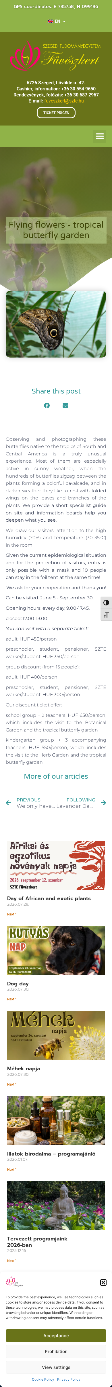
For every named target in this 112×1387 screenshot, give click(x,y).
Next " (11, 914)
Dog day (18, 984)
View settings (56, 1367)
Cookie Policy (43, 1379)
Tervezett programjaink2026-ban (37, 1242)
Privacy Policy (68, 1379)
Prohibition (56, 1351)
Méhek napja (23, 1069)
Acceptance (56, 1335)
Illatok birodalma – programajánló (51, 1154)
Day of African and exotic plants (49, 898)
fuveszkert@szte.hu (64, 101)
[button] (103, 1282)
